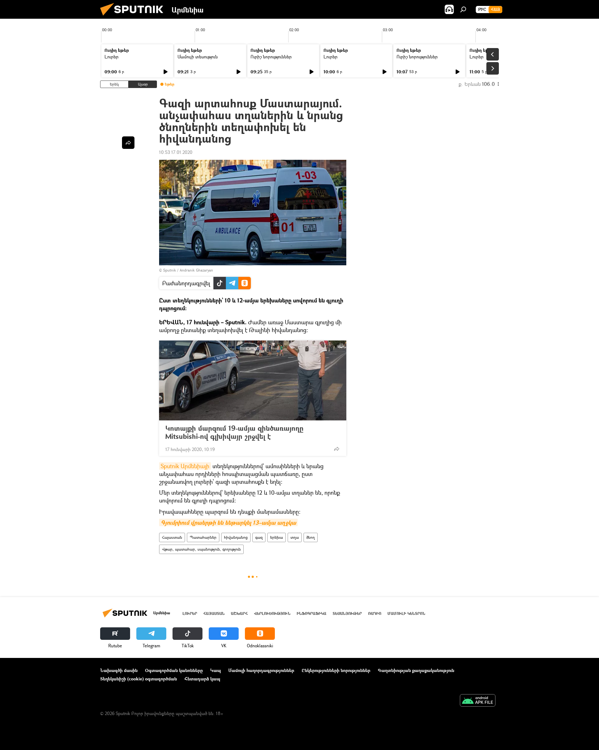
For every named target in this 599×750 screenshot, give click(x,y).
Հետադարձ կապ (202, 679)
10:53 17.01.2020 (175, 152)
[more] (336, 449)
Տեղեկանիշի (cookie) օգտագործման (138, 679)
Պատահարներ (203, 537)
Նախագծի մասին (119, 670)
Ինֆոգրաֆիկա (311, 613)
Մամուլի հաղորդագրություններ (261, 670)
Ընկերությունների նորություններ (336, 670)
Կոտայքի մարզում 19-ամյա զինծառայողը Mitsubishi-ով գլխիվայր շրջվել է (234, 432)
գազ (259, 537)
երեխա (276, 537)
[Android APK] (477, 701)
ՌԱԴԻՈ (374, 613)
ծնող (310, 537)
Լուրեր (112, 57)
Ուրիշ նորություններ (271, 57)
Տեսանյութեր (347, 613)
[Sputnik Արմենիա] (134, 17)
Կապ (215, 670)
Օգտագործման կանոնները (174, 670)
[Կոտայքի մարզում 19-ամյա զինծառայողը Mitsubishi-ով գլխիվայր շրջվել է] (252, 380)
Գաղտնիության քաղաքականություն (416, 670)
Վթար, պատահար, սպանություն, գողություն (201, 549)
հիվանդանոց (236, 537)
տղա (294, 537)
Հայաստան (172, 537)
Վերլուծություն (272, 613)
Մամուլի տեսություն (198, 57)
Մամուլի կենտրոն (406, 613)
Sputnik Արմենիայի (185, 466)
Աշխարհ (239, 613)
